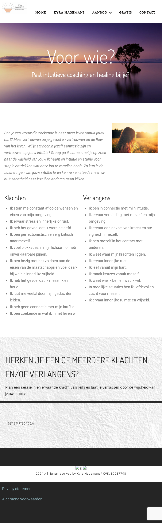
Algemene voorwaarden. (22, 499)
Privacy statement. (18, 488)
